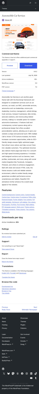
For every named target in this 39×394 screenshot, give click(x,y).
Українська (22, 273)
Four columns (27, 199)
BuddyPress (7, 360)
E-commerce (24, 197)
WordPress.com (8, 350)
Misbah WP (8, 20)
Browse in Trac (6, 291)
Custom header (30, 194)
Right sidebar (30, 204)
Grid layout (15, 202)
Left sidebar (23, 202)
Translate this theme (8, 277)
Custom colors (19, 194)
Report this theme (7, 261)
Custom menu (15, 197)
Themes (4, 8)
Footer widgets (18, 199)
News (4, 321)
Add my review (6, 237)
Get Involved (25, 334)
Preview (10, 66)
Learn (4, 334)
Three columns (20, 209)
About (4, 318)
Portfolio (13, 204)
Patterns (23, 328)
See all (35, 237)
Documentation (7, 338)
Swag (23, 344)
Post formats (21, 204)
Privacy (4, 328)
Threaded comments (8, 209)
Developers (6, 341)
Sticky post (20, 207)
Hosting (4, 325)
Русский (13, 273)
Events (22, 338)
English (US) (5, 273)
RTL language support (9, 207)
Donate (24, 341)
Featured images (7, 199)
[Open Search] (30, 3)
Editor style (32, 197)
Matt (4, 354)
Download (28, 66)
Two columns (30, 209)
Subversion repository (9, 289)
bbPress (6, 357)
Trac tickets (5, 293)
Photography (6, 204)
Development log (7, 286)
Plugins (22, 325)
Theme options (29, 207)
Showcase (24, 318)
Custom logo (6, 197)
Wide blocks (6, 212)
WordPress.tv (7, 344)
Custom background (8, 194)
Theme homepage (8, 91)
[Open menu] (36, 3)
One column (31, 202)
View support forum (8, 249)
